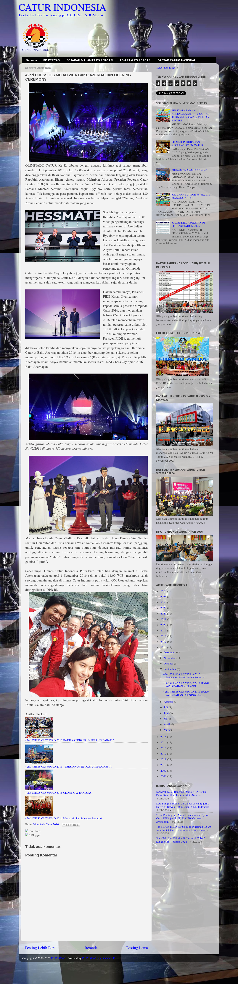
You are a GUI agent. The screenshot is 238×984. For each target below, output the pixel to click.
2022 (163, 613)
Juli (166, 707)
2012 (163, 753)
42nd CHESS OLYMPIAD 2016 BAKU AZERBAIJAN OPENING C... (186, 693)
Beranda (31, 60)
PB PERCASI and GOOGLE (98, 958)
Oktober (169, 663)
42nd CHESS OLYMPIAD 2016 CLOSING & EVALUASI (58, 792)
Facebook (35, 831)
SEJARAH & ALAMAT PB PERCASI (90, 60)
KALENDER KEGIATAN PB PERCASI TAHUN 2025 (189, 224)
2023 (163, 608)
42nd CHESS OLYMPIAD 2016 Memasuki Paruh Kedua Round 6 (63, 818)
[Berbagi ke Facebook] (74, 825)
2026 (163, 591)
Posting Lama (137, 947)
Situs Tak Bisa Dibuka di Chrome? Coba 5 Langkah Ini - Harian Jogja (180, 839)
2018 (163, 636)
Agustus (169, 701)
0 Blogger (34, 835)
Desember (170, 652)
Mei (166, 718)
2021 (163, 619)
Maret (167, 730)
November (170, 658)
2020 (163, 625)
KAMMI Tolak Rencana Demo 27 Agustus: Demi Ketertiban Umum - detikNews (181, 793)
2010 (163, 765)
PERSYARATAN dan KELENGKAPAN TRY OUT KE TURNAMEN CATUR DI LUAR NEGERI (190, 115)
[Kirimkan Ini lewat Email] (64, 825)
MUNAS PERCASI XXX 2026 (189, 170)
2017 (163, 641)
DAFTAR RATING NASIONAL (177, 60)
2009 (163, 770)
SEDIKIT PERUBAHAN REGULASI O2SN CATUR (187, 143)
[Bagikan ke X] (71, 825)
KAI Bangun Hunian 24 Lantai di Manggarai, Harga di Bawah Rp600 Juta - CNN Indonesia (182, 805)
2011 (163, 759)
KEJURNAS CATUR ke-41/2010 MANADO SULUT (191, 196)
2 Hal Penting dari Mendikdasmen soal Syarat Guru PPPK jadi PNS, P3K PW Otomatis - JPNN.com (182, 818)
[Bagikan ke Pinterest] (78, 825)
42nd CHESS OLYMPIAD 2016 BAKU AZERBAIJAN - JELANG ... (186, 684)
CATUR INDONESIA (62, 6)
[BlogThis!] (67, 825)
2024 (163, 602)
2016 (163, 647)
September (170, 669)
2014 (163, 742)
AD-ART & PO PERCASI (135, 60)
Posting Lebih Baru (40, 947)
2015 (163, 737)
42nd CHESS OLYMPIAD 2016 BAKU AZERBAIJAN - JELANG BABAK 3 (69, 740)
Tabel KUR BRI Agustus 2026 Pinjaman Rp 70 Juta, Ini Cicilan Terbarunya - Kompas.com (183, 828)
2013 (163, 748)
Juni (166, 713)
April (167, 724)
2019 (163, 630)
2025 (163, 597)
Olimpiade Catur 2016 (46, 824)
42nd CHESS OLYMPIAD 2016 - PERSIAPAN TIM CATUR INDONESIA (68, 766)
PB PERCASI (51, 60)
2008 (163, 776)
